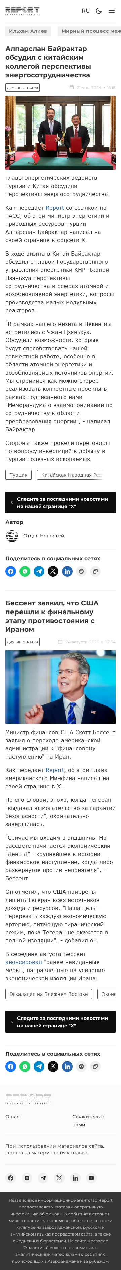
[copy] (95, 571)
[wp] (24, 571)
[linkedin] (67, 571)
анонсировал (23, 962)
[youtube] (91, 1178)
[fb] (10, 571)
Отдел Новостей (43, 536)
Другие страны (22, 88)
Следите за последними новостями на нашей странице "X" (62, 502)
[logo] (22, 11)
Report (55, 207)
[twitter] (53, 571)
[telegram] (39, 571)
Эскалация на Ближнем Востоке (49, 994)
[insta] (27, 1178)
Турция (18, 475)
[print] (81, 571)
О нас (12, 1116)
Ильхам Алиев (28, 31)
